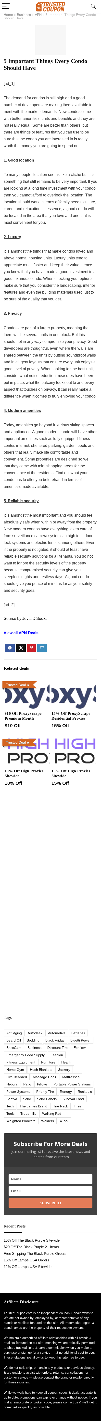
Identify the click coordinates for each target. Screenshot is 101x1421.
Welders (47, 1121)
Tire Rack (60, 1106)
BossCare (14, 1048)
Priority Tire (45, 1092)
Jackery (64, 1070)
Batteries (78, 1033)
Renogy (66, 1092)
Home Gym (15, 1070)
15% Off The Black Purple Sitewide (32, 1240)
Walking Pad (51, 1113)
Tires (77, 1106)
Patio (27, 1084)
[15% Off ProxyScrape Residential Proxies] (73, 683)
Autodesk (35, 1033)
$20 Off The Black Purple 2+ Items (31, 1247)
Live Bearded (16, 1077)
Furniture (48, 1062)
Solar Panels (47, 1099)
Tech (10, 1106)
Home (8, 15)
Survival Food (73, 1099)
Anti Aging (14, 1033)
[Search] (93, 6)
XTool (64, 1121)
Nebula (11, 1084)
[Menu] (6, 6)
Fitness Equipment (20, 1062)
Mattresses (70, 1077)
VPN (38, 15)
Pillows (42, 1084)
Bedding (33, 1040)
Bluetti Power (80, 1040)
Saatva (11, 1099)
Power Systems (18, 1092)
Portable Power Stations (72, 1084)
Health (66, 1062)
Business (24, 15)
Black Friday (54, 1040)
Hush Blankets (41, 1070)
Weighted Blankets (20, 1121)
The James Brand (33, 1106)
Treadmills (28, 1113)
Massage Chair (44, 1077)
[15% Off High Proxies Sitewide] (73, 740)
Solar (27, 1099)
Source (10, 618)
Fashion (56, 1055)
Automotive (56, 1033)
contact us (70, 1402)
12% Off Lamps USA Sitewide (27, 1267)
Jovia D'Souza (35, 618)
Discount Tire (57, 1048)
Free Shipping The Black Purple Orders (35, 1253)
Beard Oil (13, 1040)
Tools (10, 1113)
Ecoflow (80, 1048)
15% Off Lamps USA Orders (26, 1260)
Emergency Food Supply (25, 1055)
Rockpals (85, 1092)
